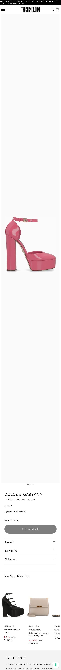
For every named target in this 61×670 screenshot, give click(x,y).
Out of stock (30, 529)
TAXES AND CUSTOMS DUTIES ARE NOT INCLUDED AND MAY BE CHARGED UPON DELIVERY (28, 2)
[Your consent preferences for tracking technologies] (56, 665)
